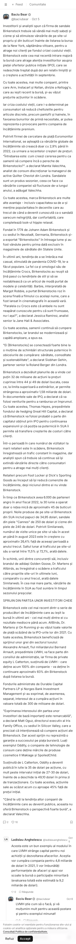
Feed (19, 4)
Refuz (9, 939)
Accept (25, 939)
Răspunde (27, 891)
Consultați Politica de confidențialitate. (25, 931)
